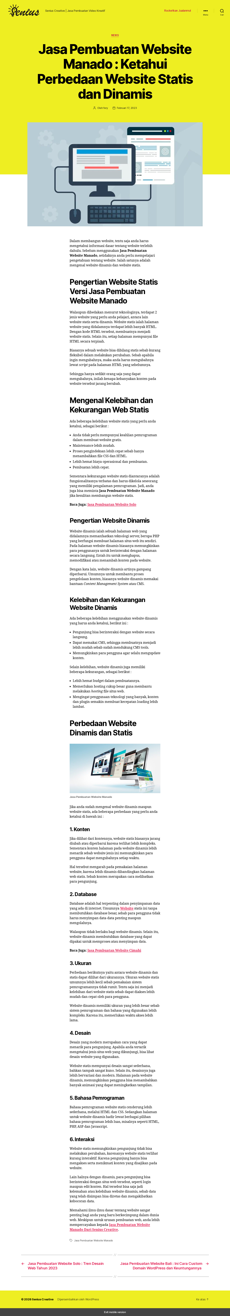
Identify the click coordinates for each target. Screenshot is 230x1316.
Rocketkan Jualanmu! (177, 10)
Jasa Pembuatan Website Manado (93, 1240)
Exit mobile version (115, 1312)
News (115, 35)
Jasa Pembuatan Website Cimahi (114, 950)
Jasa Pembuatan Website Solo (111, 505)
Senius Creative (43, 1299)
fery (105, 107)
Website (126, 908)
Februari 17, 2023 (127, 107)
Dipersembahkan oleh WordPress (78, 1299)
